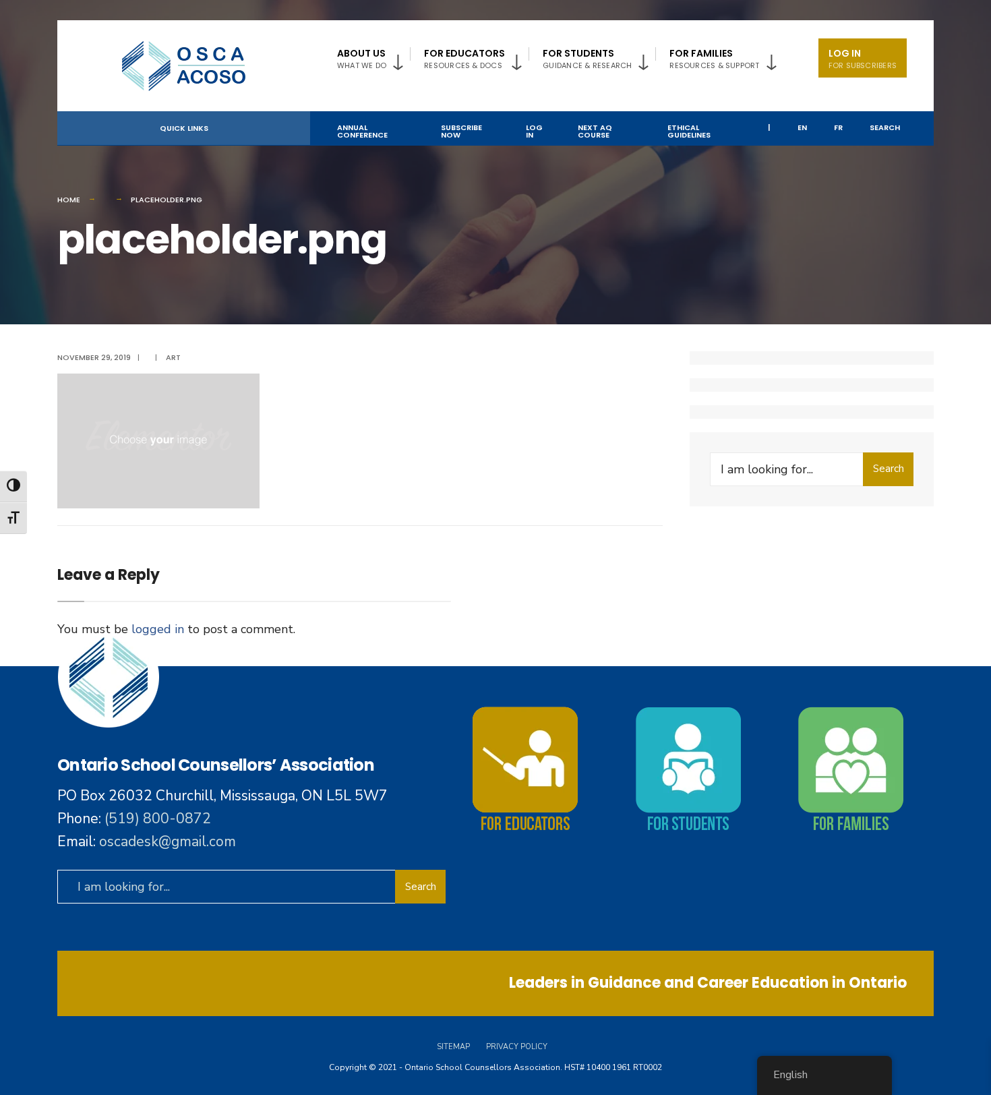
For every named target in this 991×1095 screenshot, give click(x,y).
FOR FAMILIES (714, 59)
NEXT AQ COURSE (595, 131)
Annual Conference (362, 131)
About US (361, 59)
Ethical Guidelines (689, 131)
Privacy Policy (516, 1047)
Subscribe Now (461, 131)
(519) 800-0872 (157, 818)
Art (173, 357)
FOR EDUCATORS (464, 59)
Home (68, 199)
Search (885, 127)
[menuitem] (373, 56)
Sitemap (453, 1047)
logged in (157, 629)
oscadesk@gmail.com (167, 841)
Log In (863, 59)
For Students (587, 59)
